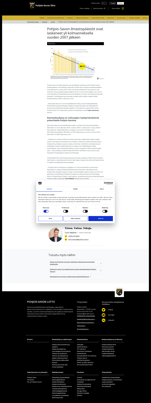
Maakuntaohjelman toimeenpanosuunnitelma (61, 350)
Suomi (120, 3)
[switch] (65, 211)
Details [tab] (75, 189)
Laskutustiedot (107, 382)
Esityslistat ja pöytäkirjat (60, 377)
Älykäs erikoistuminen (60, 358)
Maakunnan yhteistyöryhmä (62, 386)
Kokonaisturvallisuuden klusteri (60, 361)
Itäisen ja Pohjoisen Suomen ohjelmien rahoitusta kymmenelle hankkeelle (72, 263)
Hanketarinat (81, 353)
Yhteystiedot (107, 372)
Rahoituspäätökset (59, 393)
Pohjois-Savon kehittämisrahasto (83, 359)
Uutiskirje (70, 18)
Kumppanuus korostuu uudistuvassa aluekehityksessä (69, 277)
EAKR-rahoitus (82, 347)
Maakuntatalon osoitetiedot (112, 380)
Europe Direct (121, 18)
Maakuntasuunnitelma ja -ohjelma (61, 346)
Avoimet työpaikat (108, 384)
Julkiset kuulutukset (82, 18)
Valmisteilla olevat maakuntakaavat (108, 352)
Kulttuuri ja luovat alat (60, 365)
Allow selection (75, 218)
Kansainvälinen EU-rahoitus (86, 356)
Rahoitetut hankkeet (84, 351)
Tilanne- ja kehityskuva (60, 356)
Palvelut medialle (134, 18)
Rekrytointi (110, 18)
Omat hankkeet (57, 367)
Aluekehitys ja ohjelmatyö (62, 339)
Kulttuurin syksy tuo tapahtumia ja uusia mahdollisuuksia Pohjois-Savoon (73, 270)
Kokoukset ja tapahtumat (55, 18)
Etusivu (30, 339)
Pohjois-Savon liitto (33, 22)
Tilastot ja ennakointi (59, 353)
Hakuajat (80, 344)
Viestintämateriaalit (97, 18)
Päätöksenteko (57, 372)
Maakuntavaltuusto (59, 384)
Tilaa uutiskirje (84, 8)
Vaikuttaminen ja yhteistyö (37, 372)
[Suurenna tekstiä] (103, 3)
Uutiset (41, 18)
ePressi (145, 18)
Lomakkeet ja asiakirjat (60, 395)
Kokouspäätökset (58, 380)
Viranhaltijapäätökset (59, 391)
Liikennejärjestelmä (109, 356)
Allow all (100, 218)
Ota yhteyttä (106, 386)
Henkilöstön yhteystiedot (86, 316)
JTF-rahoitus (81, 349)
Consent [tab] (49, 189)
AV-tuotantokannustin (85, 365)
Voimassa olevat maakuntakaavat (108, 348)
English (113, 3)
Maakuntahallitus (58, 382)
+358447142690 (73, 236)
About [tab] (102, 189)
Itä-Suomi (30, 380)
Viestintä (44, 22)
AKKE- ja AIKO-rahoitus (85, 362)
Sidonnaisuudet (57, 397)
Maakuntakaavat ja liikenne (112, 339)
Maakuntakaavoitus (109, 344)
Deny (50, 218)
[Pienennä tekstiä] (105, 3)
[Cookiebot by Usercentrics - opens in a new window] (105, 183)
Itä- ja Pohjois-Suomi (34, 382)
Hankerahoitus (82, 339)
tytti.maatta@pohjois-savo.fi (78, 239)
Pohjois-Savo (31, 377)
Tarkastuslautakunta (59, 389)
